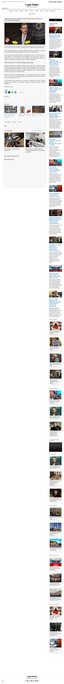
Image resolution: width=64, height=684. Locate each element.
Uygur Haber (32, 4)
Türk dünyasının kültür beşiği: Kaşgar (55, 518)
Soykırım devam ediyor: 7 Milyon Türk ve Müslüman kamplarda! (55, 401)
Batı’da (46, 10)
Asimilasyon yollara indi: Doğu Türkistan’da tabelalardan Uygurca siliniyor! (54, 381)
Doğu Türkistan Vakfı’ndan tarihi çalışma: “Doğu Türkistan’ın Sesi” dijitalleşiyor (55, 483)
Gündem (16, 10)
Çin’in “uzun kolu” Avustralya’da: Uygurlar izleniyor (54, 649)
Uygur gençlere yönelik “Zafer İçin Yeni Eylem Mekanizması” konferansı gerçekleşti (35, 150)
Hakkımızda (12, 1)
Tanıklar (36, 10)
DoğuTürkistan (31, 13)
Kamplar (21, 10)
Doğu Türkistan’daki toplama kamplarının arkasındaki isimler (38, 115)
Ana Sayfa (11, 10)
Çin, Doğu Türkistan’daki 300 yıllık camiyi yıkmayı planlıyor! (55, 533)
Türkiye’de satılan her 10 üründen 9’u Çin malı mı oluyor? (54, 348)
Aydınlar (26, 10)
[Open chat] (3, 681)
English (22, 1)
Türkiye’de (42, 10)
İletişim (8, 1)
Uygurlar (19, 121)
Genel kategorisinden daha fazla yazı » (38, 130)
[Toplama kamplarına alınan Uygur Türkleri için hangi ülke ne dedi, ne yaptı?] (24, 109)
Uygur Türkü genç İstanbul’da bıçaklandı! (11, 149)
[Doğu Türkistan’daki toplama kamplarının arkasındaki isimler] (38, 109)
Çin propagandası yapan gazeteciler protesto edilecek (55, 599)
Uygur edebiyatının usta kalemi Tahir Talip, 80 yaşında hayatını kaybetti (55, 499)
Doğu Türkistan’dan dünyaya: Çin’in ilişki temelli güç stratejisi (55, 332)
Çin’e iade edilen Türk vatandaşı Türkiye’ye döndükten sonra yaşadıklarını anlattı (54, 433)
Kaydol (16, 1)
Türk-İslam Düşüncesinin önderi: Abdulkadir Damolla (55, 417)
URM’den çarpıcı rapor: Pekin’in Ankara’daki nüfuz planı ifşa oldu (55, 568)
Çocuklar (31, 10)
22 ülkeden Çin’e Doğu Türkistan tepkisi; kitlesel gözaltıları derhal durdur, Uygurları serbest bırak (10, 115)
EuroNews (10, 86)
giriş (20, 1)
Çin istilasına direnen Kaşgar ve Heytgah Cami (55, 549)
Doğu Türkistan (7, 121)
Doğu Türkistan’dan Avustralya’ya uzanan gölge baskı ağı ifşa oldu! (55, 633)
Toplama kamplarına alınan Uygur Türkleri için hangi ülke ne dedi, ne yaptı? (24, 115)
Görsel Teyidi (52, 10)
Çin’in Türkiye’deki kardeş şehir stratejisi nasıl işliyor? (55, 584)
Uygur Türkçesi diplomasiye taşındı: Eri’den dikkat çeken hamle (55, 364)
